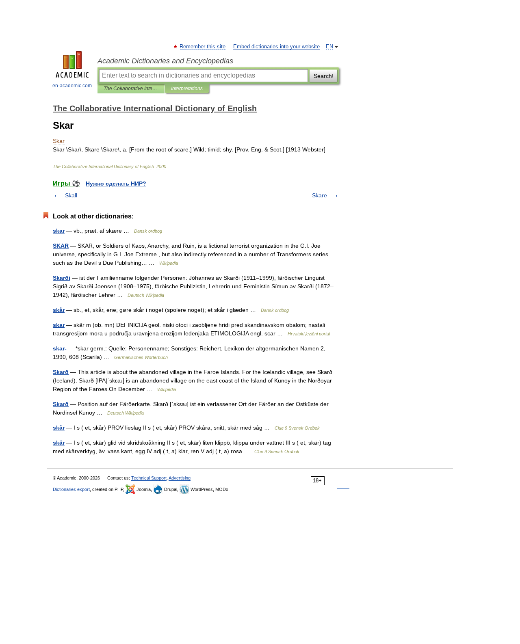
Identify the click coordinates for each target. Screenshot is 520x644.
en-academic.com (72, 86)
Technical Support (149, 477)
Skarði (61, 277)
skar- (60, 348)
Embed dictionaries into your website (276, 47)
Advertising (180, 477)
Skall (71, 195)
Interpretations (187, 88)
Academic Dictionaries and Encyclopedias (165, 61)
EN (329, 47)
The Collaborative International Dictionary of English (131, 88)
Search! (324, 76)
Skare (319, 195)
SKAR (61, 245)
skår (59, 310)
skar (59, 230)
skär (59, 442)
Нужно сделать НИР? (116, 183)
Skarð (61, 372)
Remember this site (202, 47)
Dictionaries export (71, 489)
